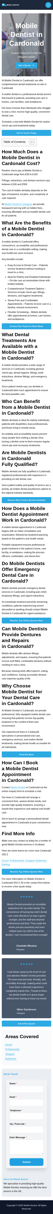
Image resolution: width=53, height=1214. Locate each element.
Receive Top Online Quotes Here (26, 620)
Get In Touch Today (26, 133)
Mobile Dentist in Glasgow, (19, 204)
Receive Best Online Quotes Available (26, 500)
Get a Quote (25, 65)
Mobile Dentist (17, 787)
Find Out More (26, 754)
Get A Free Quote (26, 1023)
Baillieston (41, 860)
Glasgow (29, 860)
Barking (6, 864)
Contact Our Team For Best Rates (26, 326)
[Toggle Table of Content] (30, 142)
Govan (5, 860)
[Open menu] (48, 5)
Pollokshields (17, 860)
